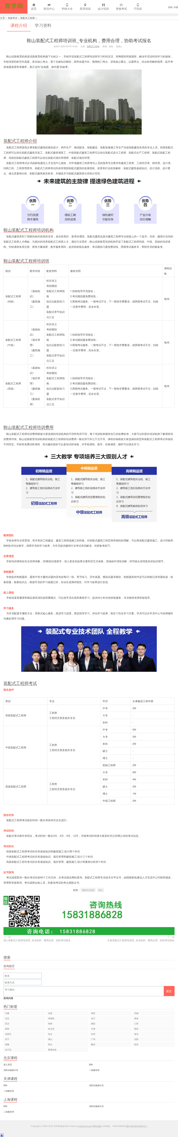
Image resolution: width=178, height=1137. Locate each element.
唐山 (50, 1039)
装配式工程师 (27, 18)
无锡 (136, 1013)
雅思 (93, 1023)
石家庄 (8, 1033)
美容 (136, 1028)
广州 (93, 1039)
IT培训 (138, 9)
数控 (93, 1044)
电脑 (7, 1044)
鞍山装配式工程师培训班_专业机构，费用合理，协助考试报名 (89, 40)
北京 (7, 1018)
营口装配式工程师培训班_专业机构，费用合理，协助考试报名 (37, 940)
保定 (93, 1013)
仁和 (136, 1023)
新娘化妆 (52, 1049)
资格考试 (121, 9)
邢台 (50, 1044)
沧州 (93, 1033)
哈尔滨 (51, 1028)
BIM (91, 1064)
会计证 (8, 1049)
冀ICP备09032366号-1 (136, 1126)
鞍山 (101, 889)
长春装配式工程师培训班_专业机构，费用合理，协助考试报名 (141, 940)
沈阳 (136, 1039)
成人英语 (7, 1064)
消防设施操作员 (10, 1069)
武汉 (7, 1023)
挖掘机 (51, 1018)
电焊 (50, 1023)
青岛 (136, 1033)
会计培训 (103, 9)
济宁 (7, 1039)
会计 (93, 1018)
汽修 (7, 1013)
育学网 (13, 7)
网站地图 (97, 1126)
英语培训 (85, 9)
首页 (34, 9)
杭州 (136, 1044)
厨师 (7, 1028)
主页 (2, 18)
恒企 (50, 1033)
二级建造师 (94, 1069)
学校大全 (67, 9)
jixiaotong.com (85, 1126)
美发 (136, 1018)
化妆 (50, 1013)
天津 (93, 1028)
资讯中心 (49, 9)
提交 (169, 991)
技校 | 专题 (173, 7)
